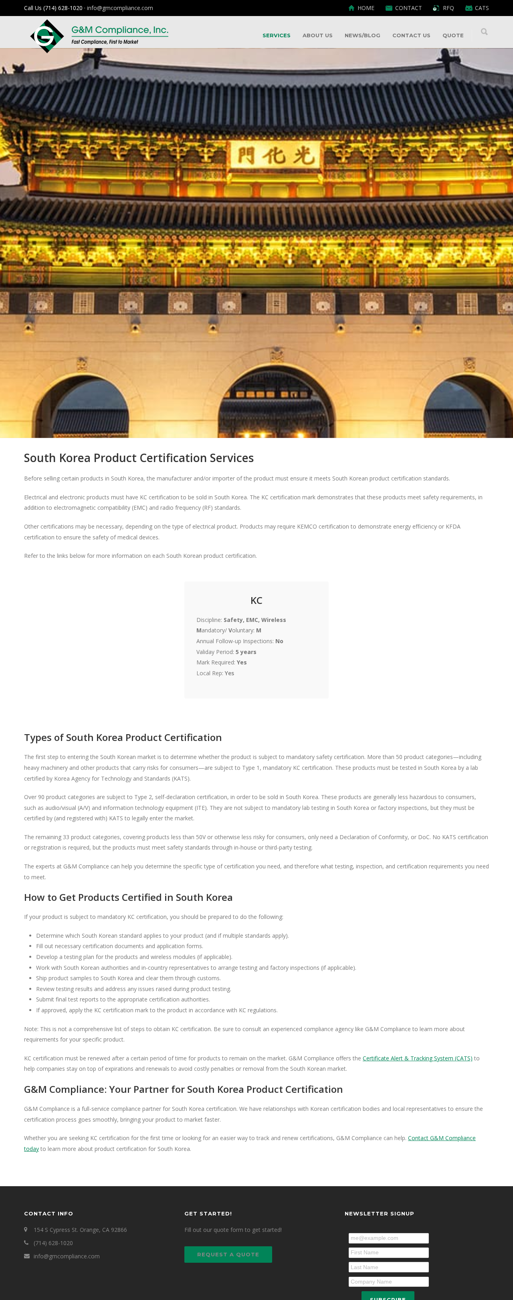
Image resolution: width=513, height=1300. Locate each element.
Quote (453, 35)
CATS (482, 8)
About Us (318, 35)
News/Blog (362, 35)
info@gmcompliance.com (120, 8)
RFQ (448, 8)
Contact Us (411, 35)
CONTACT (408, 8)
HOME (365, 8)
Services (277, 35)
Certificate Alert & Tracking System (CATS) (418, 1058)
